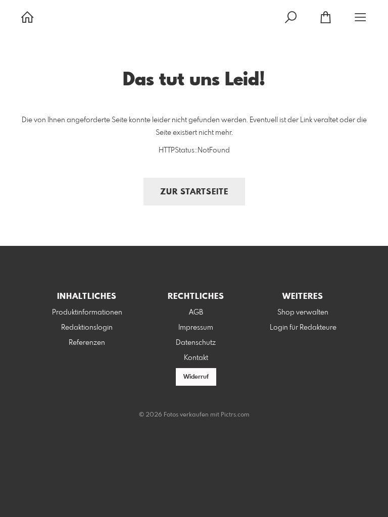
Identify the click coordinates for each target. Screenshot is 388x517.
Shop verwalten (302, 312)
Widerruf (196, 377)
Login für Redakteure (303, 327)
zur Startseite (194, 192)
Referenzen (87, 342)
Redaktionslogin (87, 327)
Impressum (195, 327)
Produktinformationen (87, 312)
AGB (196, 312)
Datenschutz (196, 342)
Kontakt (196, 357)
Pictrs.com (235, 415)
